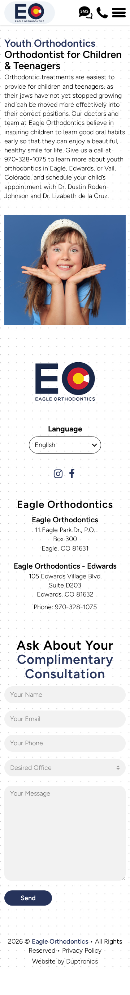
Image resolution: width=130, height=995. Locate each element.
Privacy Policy (81, 950)
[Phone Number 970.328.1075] (102, 13)
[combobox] (65, 767)
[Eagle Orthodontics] (29, 12)
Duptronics (82, 961)
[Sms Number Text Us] (85, 13)
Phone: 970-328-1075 (65, 607)
